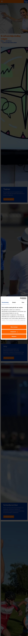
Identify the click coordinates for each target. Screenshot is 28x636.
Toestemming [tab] (5, 302)
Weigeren (14, 336)
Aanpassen (13, 331)
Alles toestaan (14, 327)
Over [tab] (23, 302)
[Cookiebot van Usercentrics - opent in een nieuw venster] (20, 298)
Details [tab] (14, 302)
